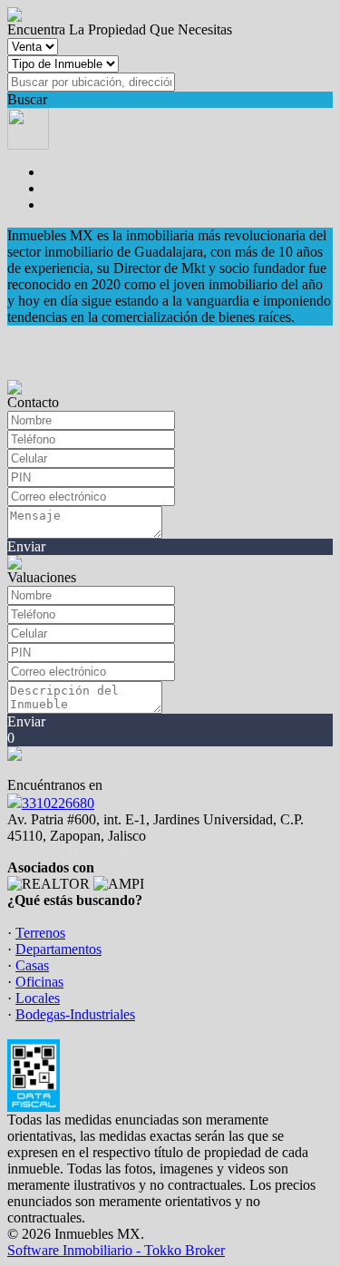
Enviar (26, 546)
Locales (37, 998)
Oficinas (39, 981)
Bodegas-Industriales (75, 1014)
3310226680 (58, 803)
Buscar (27, 99)
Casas (32, 965)
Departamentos (58, 949)
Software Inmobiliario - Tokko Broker (116, 1250)
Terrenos (40, 932)
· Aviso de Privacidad (67, 851)
